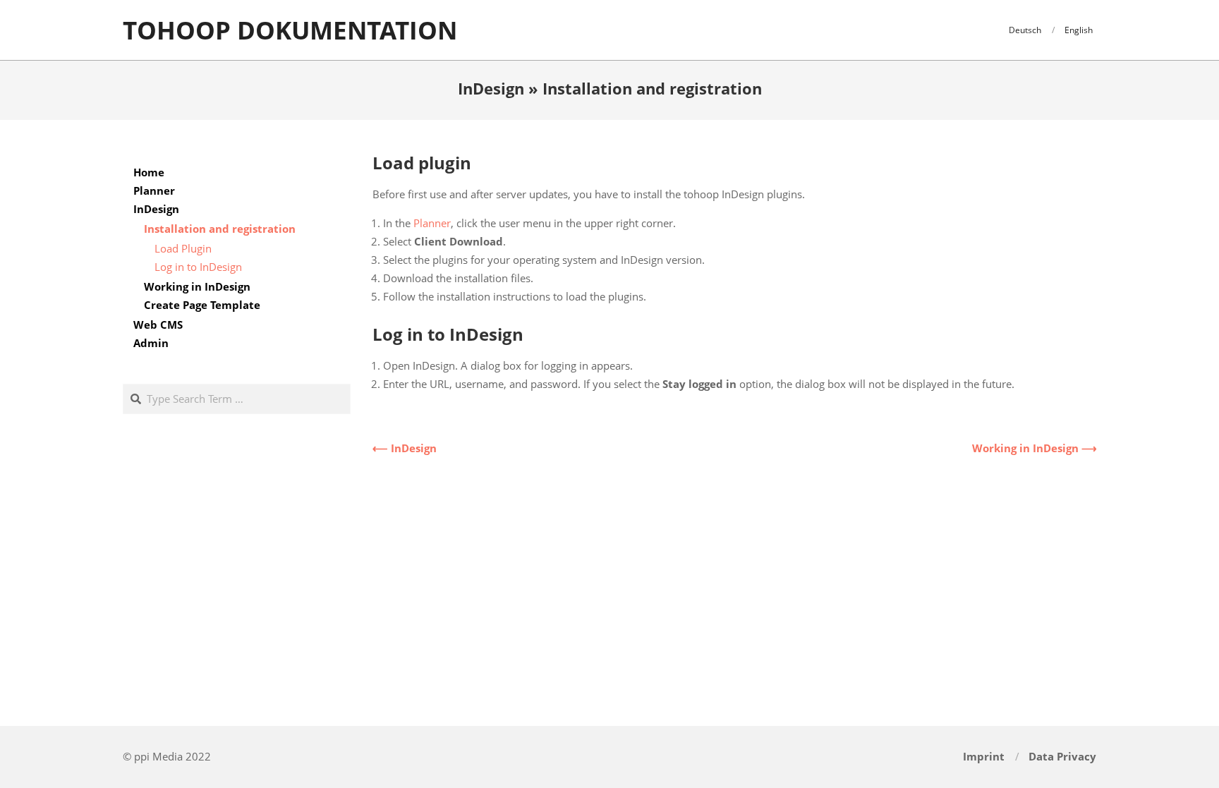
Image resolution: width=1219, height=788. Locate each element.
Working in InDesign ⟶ (1034, 448)
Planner (432, 223)
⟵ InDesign (404, 448)
